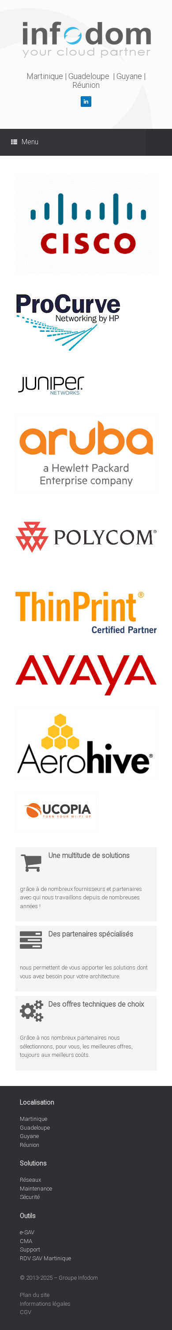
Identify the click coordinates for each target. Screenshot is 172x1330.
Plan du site (34, 1295)
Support (30, 1249)
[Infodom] (86, 39)
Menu (30, 142)
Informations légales (45, 1303)
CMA (26, 1241)
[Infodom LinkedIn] (86, 101)
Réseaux (30, 1179)
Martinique (44, 76)
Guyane (129, 76)
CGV (25, 1312)
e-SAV (27, 1232)
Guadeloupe (88, 76)
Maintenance (36, 1188)
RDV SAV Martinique (45, 1258)
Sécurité (30, 1197)
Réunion (86, 85)
